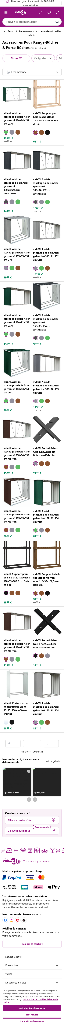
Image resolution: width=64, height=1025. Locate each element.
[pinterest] (17, 920)
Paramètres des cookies (32, 1021)
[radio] (6, 132)
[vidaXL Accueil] (21, 12)
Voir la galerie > (54, 761)
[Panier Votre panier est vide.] (58, 12)
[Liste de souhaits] (49, 12)
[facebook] (5, 920)
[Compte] (41, 12)
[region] (32, 1005)
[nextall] (54, 743)
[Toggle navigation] (6, 12)
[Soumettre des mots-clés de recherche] (57, 21)
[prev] (16, 743)
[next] (47, 743)
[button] (17, 782)
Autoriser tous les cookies (32, 1008)
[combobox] (32, 22)
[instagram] (11, 920)
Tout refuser (32, 1014)
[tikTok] (23, 920)
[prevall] (9, 743)
